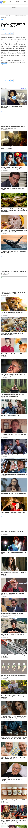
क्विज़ (25, 1)
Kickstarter (22, 44)
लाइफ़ (7, 15)
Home (2, 15)
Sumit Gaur (4, 29)
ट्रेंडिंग (10, 1)
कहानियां (17, 1)
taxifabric (4, 62)
